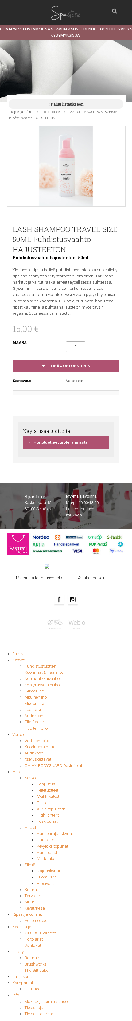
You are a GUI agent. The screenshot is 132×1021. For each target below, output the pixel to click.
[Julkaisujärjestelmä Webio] (76, 624)
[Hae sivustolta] (114, 9)
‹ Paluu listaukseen (66, 104)
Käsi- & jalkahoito (40, 933)
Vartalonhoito (37, 740)
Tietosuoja (34, 1007)
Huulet (30, 827)
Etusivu (19, 654)
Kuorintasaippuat (41, 747)
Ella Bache (34, 722)
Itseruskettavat (38, 759)
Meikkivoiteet (48, 796)
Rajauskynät (48, 871)
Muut (29, 902)
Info (15, 995)
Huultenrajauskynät (55, 833)
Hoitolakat (34, 939)
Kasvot (18, 660)
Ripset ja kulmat (22, 112)
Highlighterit (48, 815)
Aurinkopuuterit (51, 809)
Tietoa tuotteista (39, 1013)
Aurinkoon (34, 715)
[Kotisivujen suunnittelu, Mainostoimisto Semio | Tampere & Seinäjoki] (56, 624)
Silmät (31, 864)
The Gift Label (37, 970)
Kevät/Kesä (35, 908)
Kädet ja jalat (24, 927)
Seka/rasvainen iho (42, 685)
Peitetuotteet (47, 790)
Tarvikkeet (34, 896)
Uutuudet (33, 989)
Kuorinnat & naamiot (44, 672)
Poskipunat (47, 821)
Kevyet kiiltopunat (52, 846)
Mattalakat (47, 858)
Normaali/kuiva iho (42, 678)
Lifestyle (19, 951)
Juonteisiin (34, 709)
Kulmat (31, 889)
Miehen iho (34, 703)
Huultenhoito (36, 728)
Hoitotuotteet (51, 112)
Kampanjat (22, 982)
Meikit (17, 771)
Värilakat (33, 945)
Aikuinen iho (36, 697)
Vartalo (18, 734)
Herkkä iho (34, 691)
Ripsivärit (45, 883)
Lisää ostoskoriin (70, 366)
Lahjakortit (22, 976)
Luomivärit (46, 877)
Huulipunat (47, 852)
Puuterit (44, 803)
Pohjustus (46, 784)
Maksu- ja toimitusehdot (47, 1001)
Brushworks (36, 964)
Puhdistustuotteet (40, 666)
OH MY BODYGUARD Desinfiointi (54, 765)
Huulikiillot (46, 839)
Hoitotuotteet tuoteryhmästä (60, 442)
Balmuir (32, 957)
